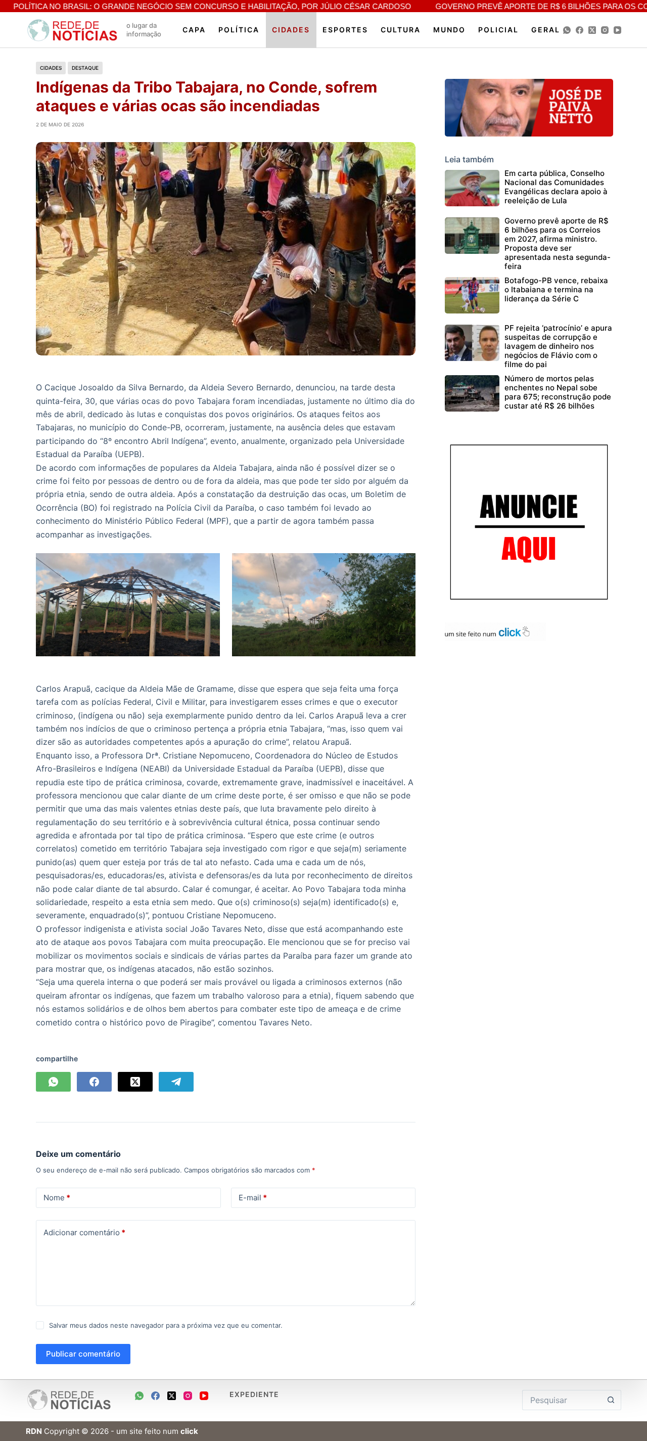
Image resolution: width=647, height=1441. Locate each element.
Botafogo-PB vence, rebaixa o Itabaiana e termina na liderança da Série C (556, 289)
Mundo (449, 29)
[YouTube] (617, 30)
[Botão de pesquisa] (611, 1400)
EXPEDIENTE (254, 1394)
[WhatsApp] (567, 30)
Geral (545, 29)
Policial (498, 29)
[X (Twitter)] (592, 30)
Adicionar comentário (84, 1232)
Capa (194, 29)
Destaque (85, 68)
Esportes (345, 29)
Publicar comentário (83, 1354)
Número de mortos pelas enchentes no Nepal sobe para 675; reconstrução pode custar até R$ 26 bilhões (557, 392)
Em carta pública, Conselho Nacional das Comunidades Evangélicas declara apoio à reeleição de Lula (556, 186)
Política (238, 29)
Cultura (401, 29)
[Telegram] (176, 1082)
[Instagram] (605, 30)
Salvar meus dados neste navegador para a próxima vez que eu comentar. (166, 1325)
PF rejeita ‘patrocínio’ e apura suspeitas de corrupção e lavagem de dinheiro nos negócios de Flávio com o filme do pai (558, 346)
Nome (56, 1197)
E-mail (253, 1197)
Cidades (291, 29)
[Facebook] (579, 30)
